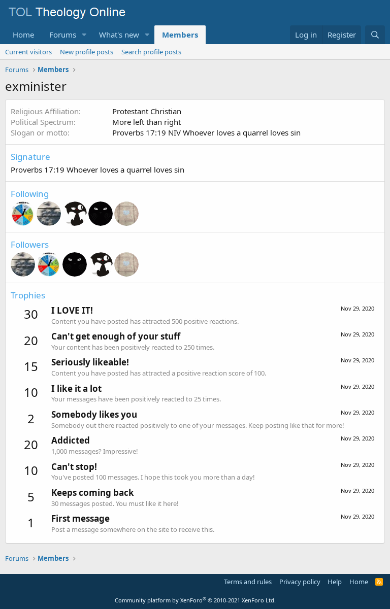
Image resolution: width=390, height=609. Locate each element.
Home (23, 34)
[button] (84, 34)
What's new (119, 34)
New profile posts (86, 51)
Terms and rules (248, 581)
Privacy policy (299, 581)
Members (180, 34)
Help (335, 581)
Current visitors (28, 51)
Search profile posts (151, 51)
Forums (62, 34)
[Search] (375, 34)
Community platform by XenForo (195, 600)
